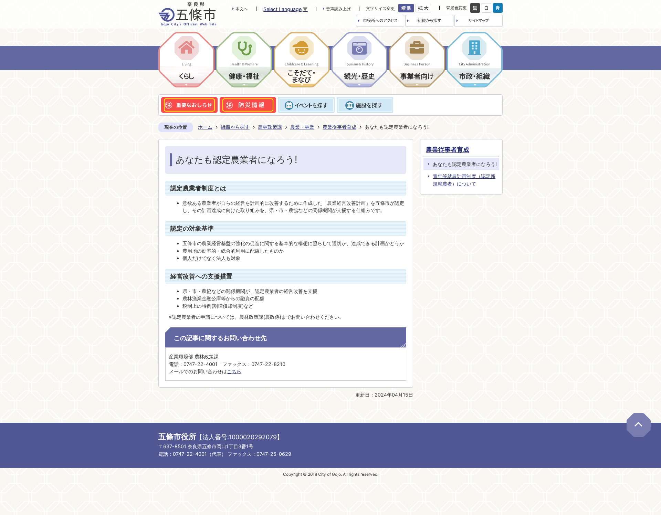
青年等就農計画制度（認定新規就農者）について (464, 180)
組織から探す (235, 127)
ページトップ (639, 425)
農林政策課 (270, 127)
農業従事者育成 (339, 127)
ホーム (205, 127)
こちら (234, 371)
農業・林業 (302, 127)
